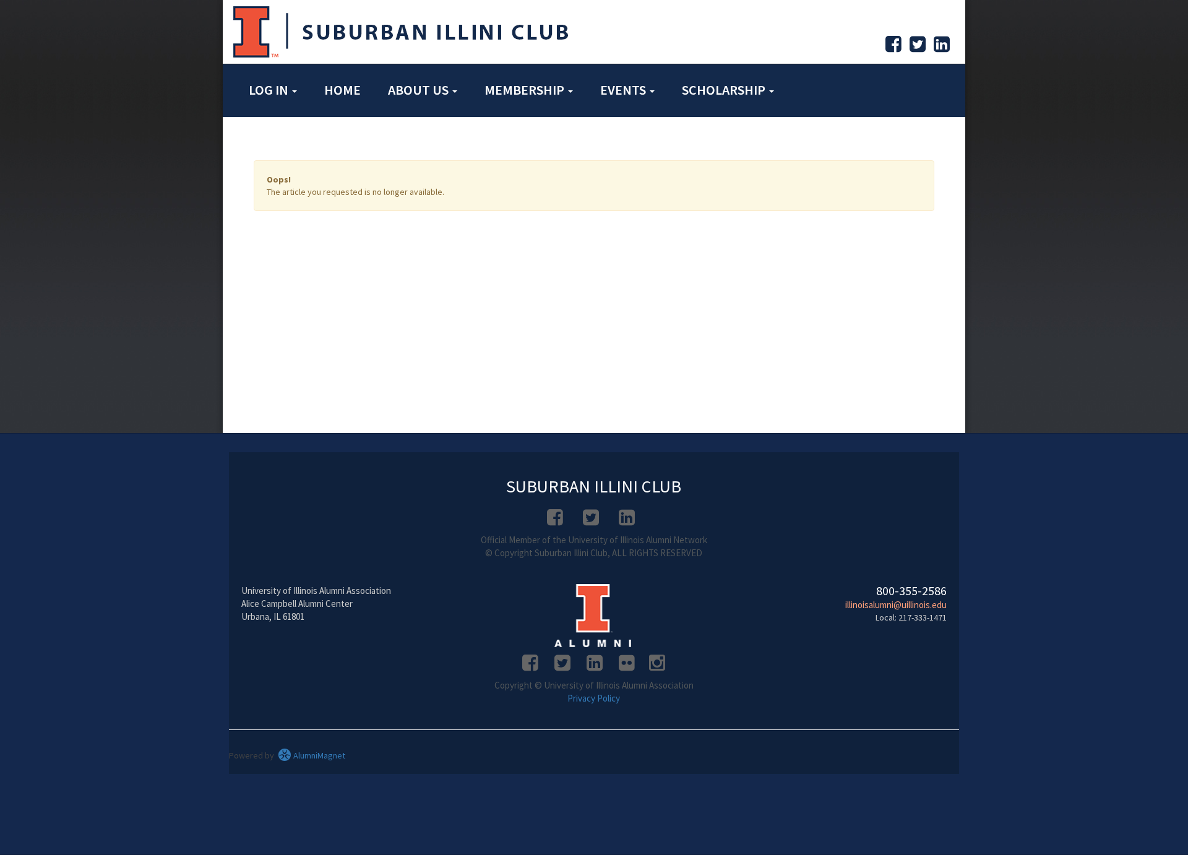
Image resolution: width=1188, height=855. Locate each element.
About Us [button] (419, 90)
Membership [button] (525, 90)
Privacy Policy (593, 698)
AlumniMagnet (318, 755)
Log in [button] (270, 90)
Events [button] (624, 90)
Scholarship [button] (725, 90)
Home (342, 90)
